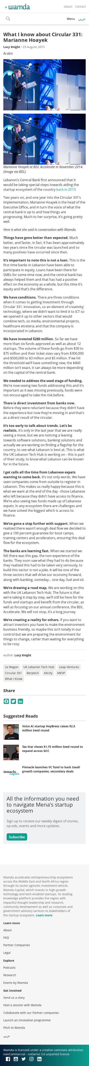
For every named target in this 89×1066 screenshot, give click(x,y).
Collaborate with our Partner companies (31, 1013)
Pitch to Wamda (14, 1028)
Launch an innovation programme (27, 1020)
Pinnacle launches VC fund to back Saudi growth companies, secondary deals (51, 769)
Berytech (33, 673)
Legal (7, 953)
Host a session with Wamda (22, 1005)
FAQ (6, 938)
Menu (71, 19)
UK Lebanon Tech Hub (38, 667)
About (68, 6)
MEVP (61, 673)
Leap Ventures (69, 667)
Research (9, 975)
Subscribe (17, 837)
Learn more (44, 915)
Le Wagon (11, 667)
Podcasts (9, 968)
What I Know (13, 679)
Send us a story (14, 998)
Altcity (48, 673)
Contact (80, 6)
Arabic (8, 53)
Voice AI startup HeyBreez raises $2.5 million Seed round (48, 728)
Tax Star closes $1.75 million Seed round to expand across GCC (52, 749)
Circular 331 (13, 673)
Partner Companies (16, 945)
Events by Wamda (15, 983)
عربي (82, 18)
